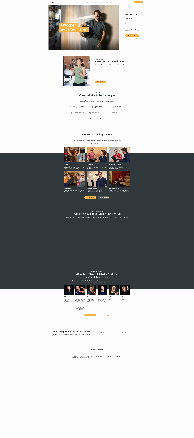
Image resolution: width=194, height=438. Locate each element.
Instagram (104, 332)
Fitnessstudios (79, 2)
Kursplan (129, 25)
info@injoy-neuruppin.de (132, 23)
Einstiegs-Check (109, 2)
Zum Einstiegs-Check (131, 38)
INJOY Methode (95, 2)
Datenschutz (100, 349)
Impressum (93, 349)
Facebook (124, 332)
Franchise (102, 2)
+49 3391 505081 (131, 21)
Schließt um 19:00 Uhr (131, 30)
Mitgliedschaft (87, 2)
